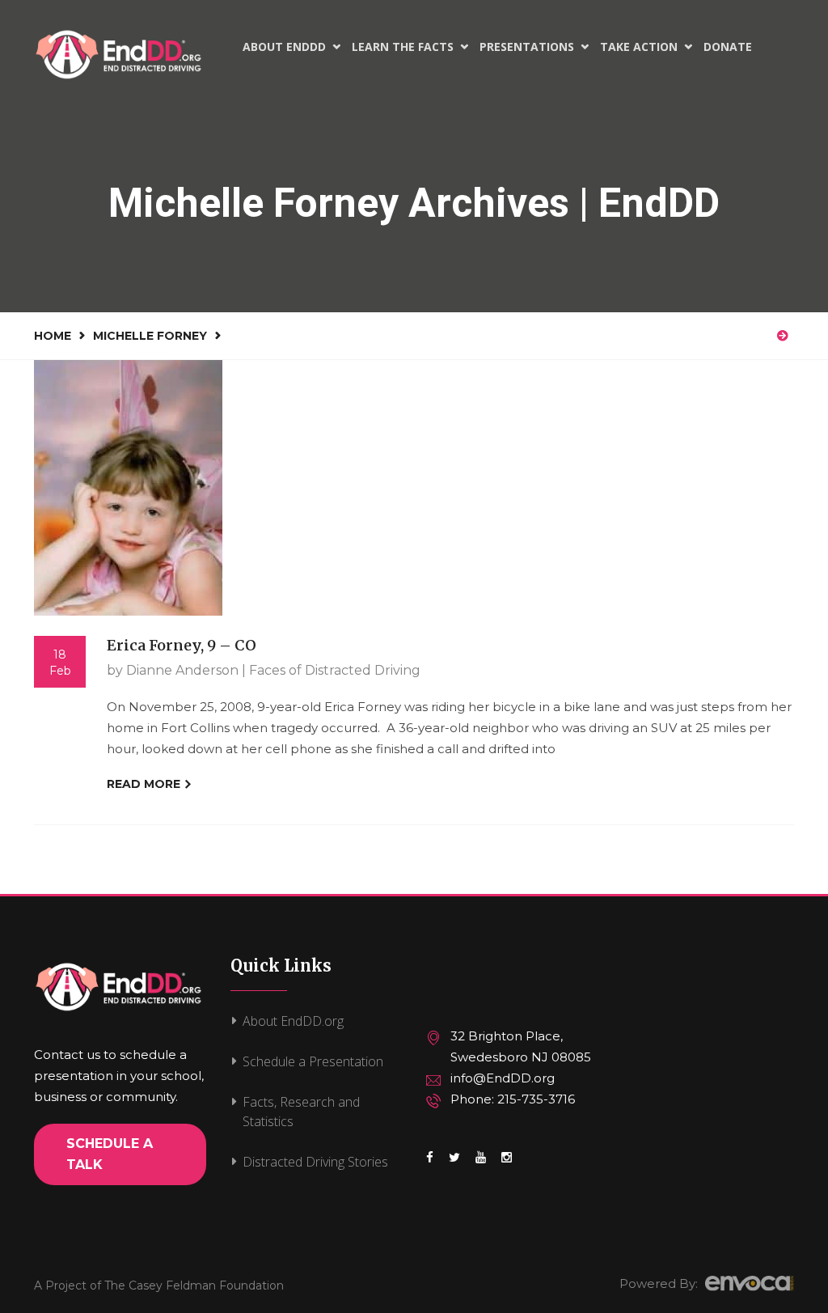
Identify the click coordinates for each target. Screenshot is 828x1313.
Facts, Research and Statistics (301, 1111)
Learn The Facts (410, 46)
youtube (480, 1165)
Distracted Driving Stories (315, 1162)
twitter (454, 1165)
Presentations (534, 46)
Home (52, 335)
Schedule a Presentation (313, 1061)
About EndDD (291, 46)
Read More (145, 784)
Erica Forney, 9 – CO (181, 645)
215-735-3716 (536, 1099)
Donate (727, 46)
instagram (506, 1165)
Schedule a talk (109, 1154)
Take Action (646, 46)
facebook (429, 1165)
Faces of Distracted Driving (334, 670)
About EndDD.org (293, 1021)
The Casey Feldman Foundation (194, 1285)
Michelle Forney (150, 335)
